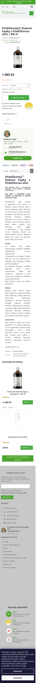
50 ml (4, 407)
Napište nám (17, 158)
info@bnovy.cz (11, 508)
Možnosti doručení (8, 92)
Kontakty (6, 542)
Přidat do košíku (19, 98)
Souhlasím (17, 678)
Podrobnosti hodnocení (10, 40)
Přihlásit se (7, 497)
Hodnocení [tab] (13, 171)
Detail (26, 402)
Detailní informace (8, 114)
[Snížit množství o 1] (9, 99)
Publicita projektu (9, 561)
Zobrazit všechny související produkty (18, 458)
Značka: (12, 42)
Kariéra (5, 548)
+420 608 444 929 (12, 515)
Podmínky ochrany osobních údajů (15, 558)
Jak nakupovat (7, 551)
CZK (14, 7)
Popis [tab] (7, 171)
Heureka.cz (17, 624)
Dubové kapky (18, 351)
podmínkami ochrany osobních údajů (14, 493)
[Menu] (32, 6)
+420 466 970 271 (12, 512)
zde (24, 666)
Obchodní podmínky (10, 555)
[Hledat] (3, 6)
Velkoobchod (7, 564)
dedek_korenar (11, 519)
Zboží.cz (16, 633)
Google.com (17, 641)
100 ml (10, 407)
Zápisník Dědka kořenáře (11, 545)
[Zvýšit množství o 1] (9, 96)
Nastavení (18, 671)
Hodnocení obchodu (10, 568)
